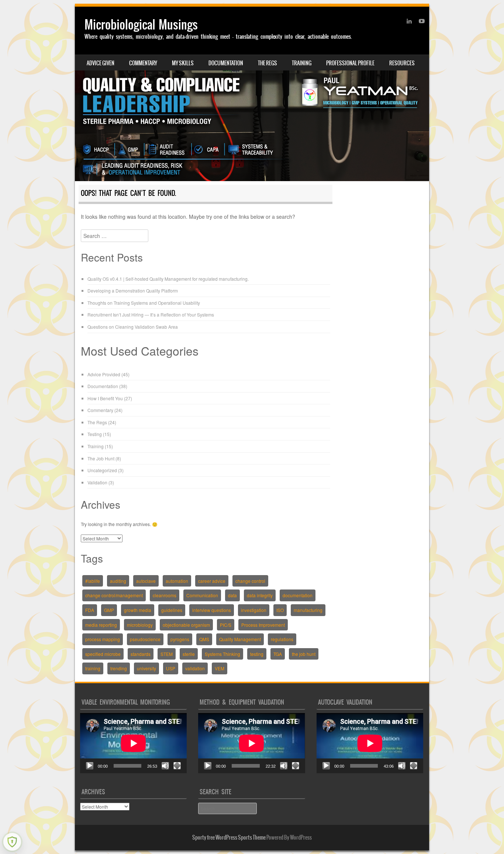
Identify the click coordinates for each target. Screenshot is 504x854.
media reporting (101, 625)
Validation (97, 482)
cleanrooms (164, 595)
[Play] (89, 766)
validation (195, 668)
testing (256, 654)
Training (301, 63)
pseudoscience (145, 639)
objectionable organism (186, 625)
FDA (89, 610)
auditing (118, 581)
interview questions (211, 610)
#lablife (92, 581)
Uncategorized (102, 470)
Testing (94, 434)
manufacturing (308, 610)
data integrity (260, 595)
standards (141, 654)
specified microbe (103, 654)
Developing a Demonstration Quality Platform (132, 290)
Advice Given (100, 63)
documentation (298, 595)
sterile (189, 654)
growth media (137, 610)
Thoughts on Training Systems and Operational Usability (143, 303)
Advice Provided (103, 374)
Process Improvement (263, 625)
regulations (282, 639)
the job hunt (303, 654)
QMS (204, 639)
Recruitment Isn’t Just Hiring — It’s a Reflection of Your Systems (150, 314)
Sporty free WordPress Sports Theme (229, 837)
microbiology (140, 625)
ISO (280, 610)
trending (118, 668)
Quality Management (240, 639)
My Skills (183, 63)
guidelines (171, 610)
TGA (277, 654)
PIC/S (225, 625)
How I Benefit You (105, 398)
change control (250, 581)
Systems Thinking (222, 654)
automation (177, 581)
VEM (219, 668)
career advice (211, 581)
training (92, 668)
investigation (253, 610)
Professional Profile (350, 63)
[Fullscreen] (177, 766)
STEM (166, 654)
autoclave (146, 581)
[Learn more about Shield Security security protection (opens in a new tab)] (12, 842)
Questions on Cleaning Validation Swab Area (132, 327)
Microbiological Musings (141, 24)
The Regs (267, 63)
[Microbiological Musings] (252, 94)
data (232, 595)
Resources (402, 63)
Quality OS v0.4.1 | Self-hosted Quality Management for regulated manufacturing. (168, 279)
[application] (133, 743)
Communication (202, 595)
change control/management (114, 595)
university (146, 668)
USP (170, 668)
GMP (109, 610)
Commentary (143, 63)
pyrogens (179, 639)
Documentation (225, 63)
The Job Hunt (100, 458)
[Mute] (165, 766)
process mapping (102, 639)
